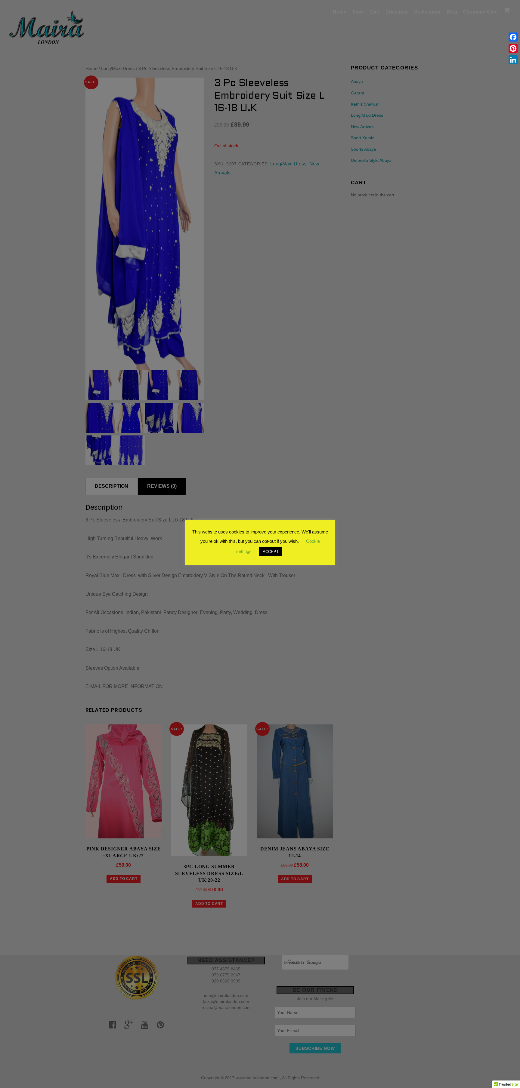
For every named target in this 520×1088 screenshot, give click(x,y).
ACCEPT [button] (271, 551)
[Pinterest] (513, 48)
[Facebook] (513, 37)
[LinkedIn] (513, 60)
